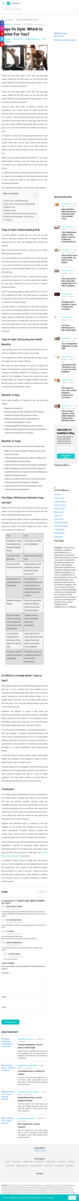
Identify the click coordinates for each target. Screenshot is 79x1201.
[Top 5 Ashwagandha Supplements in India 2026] (57, 338)
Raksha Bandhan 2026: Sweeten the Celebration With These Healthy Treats (68, 214)
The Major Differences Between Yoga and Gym (20, 213)
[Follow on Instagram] (2, 28)
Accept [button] (72, 1198)
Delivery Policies (60, 505)
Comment (6, 973)
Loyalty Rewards (60, 502)
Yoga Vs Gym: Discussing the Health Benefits (19, 204)
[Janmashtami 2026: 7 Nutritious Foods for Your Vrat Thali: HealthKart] (57, 357)
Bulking (30, 1039)
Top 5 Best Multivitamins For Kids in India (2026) (68, 327)
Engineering (58, 537)
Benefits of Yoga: (10, 210)
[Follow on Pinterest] (2, 33)
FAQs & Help (58, 512)
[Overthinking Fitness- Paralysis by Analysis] (8, 1068)
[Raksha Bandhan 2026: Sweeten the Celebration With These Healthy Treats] (57, 204)
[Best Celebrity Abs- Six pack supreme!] (8, 1121)
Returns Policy (59, 509)
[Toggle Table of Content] (34, 195)
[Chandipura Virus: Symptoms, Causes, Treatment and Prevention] (57, 294)
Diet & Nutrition (65, 204)
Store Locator (59, 498)
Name (4, 997)
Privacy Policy (59, 530)
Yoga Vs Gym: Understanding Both (16, 201)
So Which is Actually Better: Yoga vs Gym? (19, 217)
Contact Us (58, 516)
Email (4, 1007)
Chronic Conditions (66, 227)
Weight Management (32, 39)
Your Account (58, 519)
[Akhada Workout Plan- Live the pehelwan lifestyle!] (8, 1095)
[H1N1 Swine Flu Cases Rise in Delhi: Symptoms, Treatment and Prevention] (57, 380)
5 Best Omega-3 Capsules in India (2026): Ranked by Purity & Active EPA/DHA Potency (68, 416)
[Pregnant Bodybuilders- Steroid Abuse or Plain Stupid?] (8, 1043)
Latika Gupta (63, 33)
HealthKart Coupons (61, 523)
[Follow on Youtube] (2, 44)
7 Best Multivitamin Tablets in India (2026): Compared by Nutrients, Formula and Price (68, 237)
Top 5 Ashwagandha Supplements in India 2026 (69, 346)
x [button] (77, 1196)
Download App (59, 533)
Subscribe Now (66, 457)
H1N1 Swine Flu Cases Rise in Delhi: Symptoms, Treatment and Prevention (69, 392)
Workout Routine (33, 1092)
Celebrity (31, 1118)
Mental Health (18, 39)
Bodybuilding (9, 20)
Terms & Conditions (61, 526)
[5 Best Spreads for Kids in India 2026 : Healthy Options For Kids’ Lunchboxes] (57, 271)
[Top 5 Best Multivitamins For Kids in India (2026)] (57, 317)
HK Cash (57, 495)
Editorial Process (59, 36)
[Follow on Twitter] (2, 38)
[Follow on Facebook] (2, 23)
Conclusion (8, 220)
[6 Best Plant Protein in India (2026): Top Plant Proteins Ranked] (57, 250)
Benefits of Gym (9, 207)
